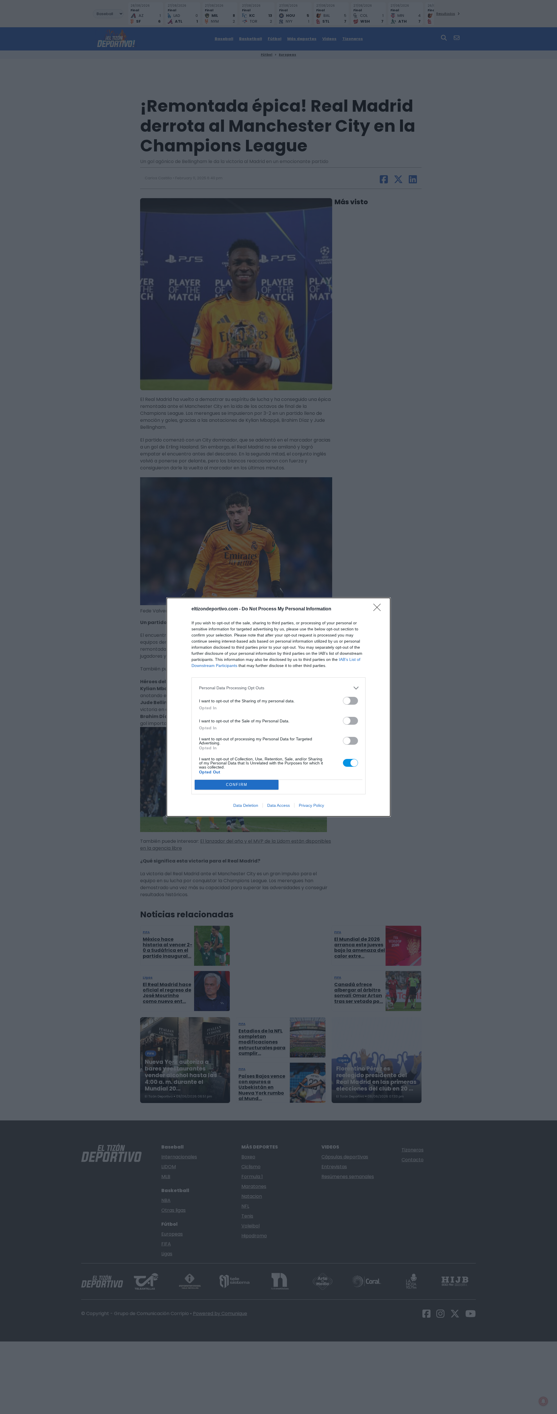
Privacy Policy (311, 805)
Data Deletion (245, 805)
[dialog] (278, 707)
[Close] (378, 609)
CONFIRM (236, 784)
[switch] (350, 701)
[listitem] (278, 688)
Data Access (278, 805)
